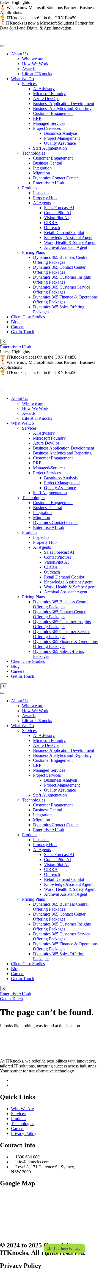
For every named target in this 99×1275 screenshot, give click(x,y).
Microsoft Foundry (49, 93)
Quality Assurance (60, 143)
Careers (17, 326)
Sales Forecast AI (59, 207)
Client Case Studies (28, 316)
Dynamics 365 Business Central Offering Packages (61, 260)
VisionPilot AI (56, 217)
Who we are (32, 59)
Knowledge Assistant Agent (68, 237)
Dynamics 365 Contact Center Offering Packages (59, 270)
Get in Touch (11, 998)
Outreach (52, 227)
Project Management (62, 138)
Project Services (47, 128)
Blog (15, 321)
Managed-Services (49, 123)
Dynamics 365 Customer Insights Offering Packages (62, 279)
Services (29, 83)
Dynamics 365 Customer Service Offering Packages (61, 289)
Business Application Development (63, 103)
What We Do (22, 78)
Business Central (47, 163)
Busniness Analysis (61, 133)
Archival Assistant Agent (65, 247)
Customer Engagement (53, 113)
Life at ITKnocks (37, 73)
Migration (41, 173)
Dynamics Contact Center (55, 178)
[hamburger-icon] (2, 46)
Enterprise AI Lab (48, 183)
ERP (37, 118)
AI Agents (42, 202)
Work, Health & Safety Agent (69, 242)
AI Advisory (44, 88)
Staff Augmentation (50, 148)
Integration (42, 168)
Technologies (33, 153)
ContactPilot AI (57, 212)
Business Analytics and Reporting (62, 108)
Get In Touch (22, 331)
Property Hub (45, 197)
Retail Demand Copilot (64, 232)
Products (29, 187)
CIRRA (51, 222)
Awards (28, 68)
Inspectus (41, 192)
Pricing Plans (33, 252)
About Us (19, 54)
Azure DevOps (46, 98)
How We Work (35, 63)
